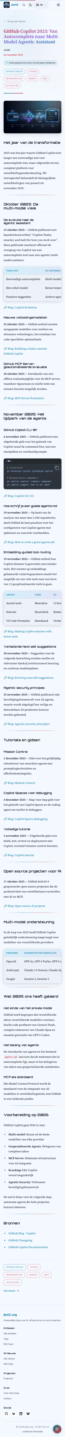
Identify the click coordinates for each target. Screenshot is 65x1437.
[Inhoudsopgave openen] (57, 1429)
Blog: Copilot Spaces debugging (28, 819)
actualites (12, 85)
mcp (45, 78)
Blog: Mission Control (21, 783)
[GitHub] (6, 1413)
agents (32, 78)
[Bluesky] (28, 1413)
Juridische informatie (32, 1431)
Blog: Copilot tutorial (21, 855)
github (33, 71)
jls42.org (10, 1315)
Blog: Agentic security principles (28, 724)
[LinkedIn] (21, 1413)
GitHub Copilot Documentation (28, 1247)
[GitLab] (13, 1413)
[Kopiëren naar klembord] (57, 468)
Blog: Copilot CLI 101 (21, 496)
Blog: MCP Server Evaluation (26, 398)
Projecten (8, 1378)
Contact (7, 1398)
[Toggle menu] (58, 5)
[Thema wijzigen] (30, 5)
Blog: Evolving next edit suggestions (31, 678)
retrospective (14, 78)
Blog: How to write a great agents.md (31, 542)
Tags (6, 1338)
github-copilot (14, 71)
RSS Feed (8, 1344)
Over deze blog (11, 1393)
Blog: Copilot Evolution (22, 307)
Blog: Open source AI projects (26, 906)
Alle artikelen (10, 1333)
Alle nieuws (9, 1358)
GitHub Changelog (20, 1240)
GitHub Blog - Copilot (22, 1233)
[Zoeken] (24, 5)
